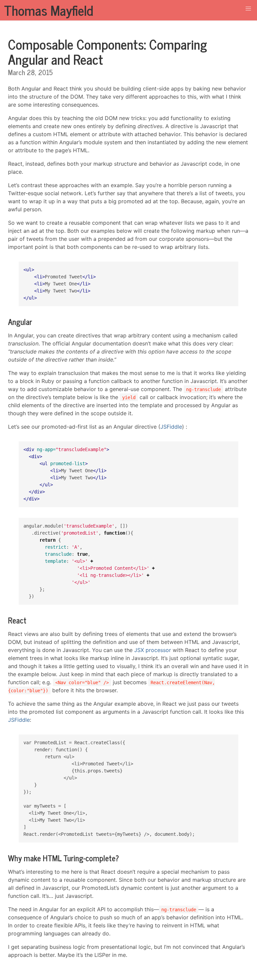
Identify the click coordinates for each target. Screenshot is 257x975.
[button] (248, 8)
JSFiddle (171, 426)
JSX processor (152, 650)
